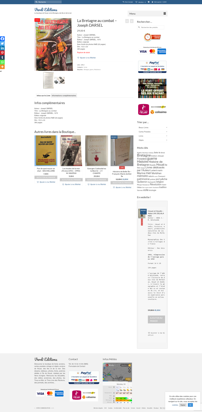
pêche (163, 179)
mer (148, 172)
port (158, 179)
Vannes (140, 190)
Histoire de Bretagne (150, 162)
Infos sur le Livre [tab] (43, 95)
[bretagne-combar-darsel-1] (48, 80)
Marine (141, 173)
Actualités (61, 375)
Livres (85, 67)
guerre (91, 69)
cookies (175, 405)
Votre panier (160, 2)
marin (159, 170)
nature (151, 176)
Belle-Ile (157, 152)
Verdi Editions (45, 9)
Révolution (156, 184)
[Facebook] (2, 38)
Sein (143, 187)
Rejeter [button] (182, 405)
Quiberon (142, 181)
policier (152, 179)
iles (138, 167)
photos (58, 378)
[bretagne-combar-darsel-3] (59, 80)
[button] (86, 57)
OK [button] (190, 405)
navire (156, 176)
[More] (2, 66)
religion (160, 181)
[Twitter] (2, 43)
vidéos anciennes (44, 378)
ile (166, 164)
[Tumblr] (2, 57)
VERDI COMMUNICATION (43, 408)
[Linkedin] (2, 48)
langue (143, 168)
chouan (161, 155)
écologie (152, 190)
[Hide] (1, 71)
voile (146, 190)
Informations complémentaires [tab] (64, 95)
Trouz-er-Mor (39, 380)
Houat (160, 164)
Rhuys (139, 184)
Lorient (153, 170)
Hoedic (152, 164)
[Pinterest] (2, 52)
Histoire (142, 161)
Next (131, 162)
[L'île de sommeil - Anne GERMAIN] (127, 21)
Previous (36, 162)
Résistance (97, 69)
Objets (141, 140)
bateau (151, 153)
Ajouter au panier (46, 177)
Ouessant (161, 176)
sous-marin (148, 187)
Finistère (142, 158)
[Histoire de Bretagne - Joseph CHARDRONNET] (131, 21)
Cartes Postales (144, 131)
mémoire (142, 176)
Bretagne (86, 69)
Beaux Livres (143, 127)
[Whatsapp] (2, 62)
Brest (163, 152)
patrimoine (143, 179)
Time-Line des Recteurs (56, 380)
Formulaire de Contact (77, 366)
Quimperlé (151, 182)
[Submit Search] (36, 1)
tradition (163, 187)
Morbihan (156, 173)
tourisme (156, 187)
